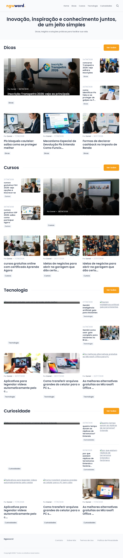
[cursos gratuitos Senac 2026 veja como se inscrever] (81, 196)
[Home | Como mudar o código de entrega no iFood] (17, 6)
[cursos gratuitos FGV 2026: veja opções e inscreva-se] (30, 185)
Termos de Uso (87, 540)
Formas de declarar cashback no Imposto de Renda (100, 144)
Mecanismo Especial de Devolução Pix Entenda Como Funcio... (59, 144)
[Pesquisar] (117, 5)
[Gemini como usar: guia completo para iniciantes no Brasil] (109, 333)
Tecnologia (93, 6)
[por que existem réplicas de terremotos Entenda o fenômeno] (109, 456)
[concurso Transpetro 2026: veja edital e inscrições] (109, 65)
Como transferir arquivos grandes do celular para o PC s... (61, 384)
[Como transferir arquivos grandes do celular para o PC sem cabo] (61, 372)
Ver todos (111, 47)
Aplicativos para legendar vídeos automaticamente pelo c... (20, 386)
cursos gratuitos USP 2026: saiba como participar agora (10, 216)
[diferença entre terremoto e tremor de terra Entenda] (42, 423)
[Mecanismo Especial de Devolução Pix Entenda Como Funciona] (61, 132)
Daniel (13, 89)
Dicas (74, 6)
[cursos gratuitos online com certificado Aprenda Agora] (22, 255)
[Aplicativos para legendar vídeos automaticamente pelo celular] (22, 372)
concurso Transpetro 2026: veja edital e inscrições (88, 67)
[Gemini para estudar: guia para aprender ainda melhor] (42, 302)
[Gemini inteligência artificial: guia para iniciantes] (109, 308)
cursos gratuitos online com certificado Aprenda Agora (21, 267)
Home (66, 6)
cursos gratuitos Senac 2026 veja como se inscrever (76, 218)
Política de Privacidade (108, 540)
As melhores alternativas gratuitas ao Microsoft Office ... (100, 384)
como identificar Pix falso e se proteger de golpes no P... (89, 95)
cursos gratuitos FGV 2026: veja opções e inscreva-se (11, 187)
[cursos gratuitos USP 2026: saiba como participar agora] (30, 213)
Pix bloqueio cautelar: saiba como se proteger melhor (20, 144)
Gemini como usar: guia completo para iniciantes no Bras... (90, 335)
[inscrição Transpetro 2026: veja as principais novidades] (42, 76)
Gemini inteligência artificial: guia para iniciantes (90, 309)
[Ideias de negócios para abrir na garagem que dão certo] (61, 255)
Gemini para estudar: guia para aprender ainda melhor (41, 335)
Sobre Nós (71, 540)
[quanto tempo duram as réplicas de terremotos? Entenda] (109, 429)
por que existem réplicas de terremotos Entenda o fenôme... (88, 459)
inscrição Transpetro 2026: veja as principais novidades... (39, 95)
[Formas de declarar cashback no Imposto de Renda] (101, 132)
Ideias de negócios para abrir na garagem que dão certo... (60, 267)
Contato (59, 540)
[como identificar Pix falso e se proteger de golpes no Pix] (109, 93)
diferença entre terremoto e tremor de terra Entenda (38, 461)
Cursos (82, 6)
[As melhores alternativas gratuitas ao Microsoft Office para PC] (101, 356)
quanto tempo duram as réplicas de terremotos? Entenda (90, 431)
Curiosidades (106, 6)
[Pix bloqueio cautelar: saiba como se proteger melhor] (22, 132)
